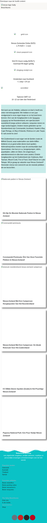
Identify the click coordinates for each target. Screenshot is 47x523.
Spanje (4, 474)
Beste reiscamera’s (8, 487)
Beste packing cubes (9, 485)
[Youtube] (20, 517)
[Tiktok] (14, 517)
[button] (30, 6)
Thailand (5, 472)
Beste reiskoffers (8, 483)
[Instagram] (26, 517)
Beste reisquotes (8, 489)
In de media (6, 502)
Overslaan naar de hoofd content (12, 1)
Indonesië (5, 467)
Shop (4, 507)
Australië (5, 470)
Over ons (5, 500)
